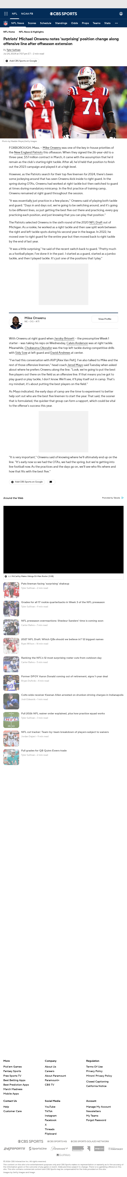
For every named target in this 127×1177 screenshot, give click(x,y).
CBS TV (49, 1084)
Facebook (50, 1120)
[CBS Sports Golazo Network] (90, 1141)
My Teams (92, 1115)
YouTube (50, 1106)
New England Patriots (28, 152)
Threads (49, 1129)
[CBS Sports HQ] (57, 1141)
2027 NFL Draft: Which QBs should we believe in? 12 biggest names (62, 639)
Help (6, 1106)
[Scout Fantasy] (115, 1148)
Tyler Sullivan (14, 50)
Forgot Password (96, 1120)
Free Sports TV (12, 1075)
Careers (49, 1071)
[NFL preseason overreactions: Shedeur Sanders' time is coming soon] (11, 627)
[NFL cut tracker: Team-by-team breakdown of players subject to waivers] (11, 738)
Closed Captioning (97, 1081)
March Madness (12, 1089)
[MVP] (99, 1147)
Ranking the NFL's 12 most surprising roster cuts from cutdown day (61, 658)
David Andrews (60, 353)
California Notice (96, 1086)
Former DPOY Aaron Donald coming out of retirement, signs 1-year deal (64, 676)
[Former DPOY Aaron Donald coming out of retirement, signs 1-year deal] (11, 683)
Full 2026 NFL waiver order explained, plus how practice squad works (63, 713)
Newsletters (93, 1111)
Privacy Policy (94, 1071)
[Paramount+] (59, 1148)
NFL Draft (96, 222)
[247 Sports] (14, 1148)
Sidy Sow (21, 353)
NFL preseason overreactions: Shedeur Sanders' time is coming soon (62, 620)
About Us (50, 1066)
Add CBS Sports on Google (23, 60)
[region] (63, 539)
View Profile (104, 319)
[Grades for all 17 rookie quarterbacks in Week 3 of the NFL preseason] (11, 609)
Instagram (51, 1115)
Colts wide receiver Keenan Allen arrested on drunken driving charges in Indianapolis (72, 695)
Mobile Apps (11, 1093)
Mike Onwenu (52, 148)
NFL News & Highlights (31, 31)
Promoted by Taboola (111, 498)
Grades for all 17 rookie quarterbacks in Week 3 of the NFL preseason (63, 602)
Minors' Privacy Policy (99, 1075)
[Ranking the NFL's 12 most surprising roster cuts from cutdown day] (11, 664)
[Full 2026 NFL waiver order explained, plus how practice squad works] (11, 720)
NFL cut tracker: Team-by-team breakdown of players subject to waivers (65, 732)
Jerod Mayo (75, 365)
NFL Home (9, 31)
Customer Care (12, 1111)
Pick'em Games (12, 1066)
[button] (6, 13)
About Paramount (55, 1075)
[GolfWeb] (63, 1155)
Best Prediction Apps (16, 1084)
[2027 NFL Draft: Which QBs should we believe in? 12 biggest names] (11, 646)
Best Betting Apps (14, 1080)
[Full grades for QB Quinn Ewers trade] (11, 757)
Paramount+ (52, 1080)
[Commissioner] (81, 1147)
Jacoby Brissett (64, 338)
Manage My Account (98, 1106)
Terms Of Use (94, 1066)
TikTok (48, 1111)
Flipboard (51, 1133)
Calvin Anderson (77, 343)
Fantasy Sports (12, 1071)
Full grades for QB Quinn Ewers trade (44, 750)
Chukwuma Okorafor (38, 348)
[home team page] (20, 324)
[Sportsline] (38, 1148)
